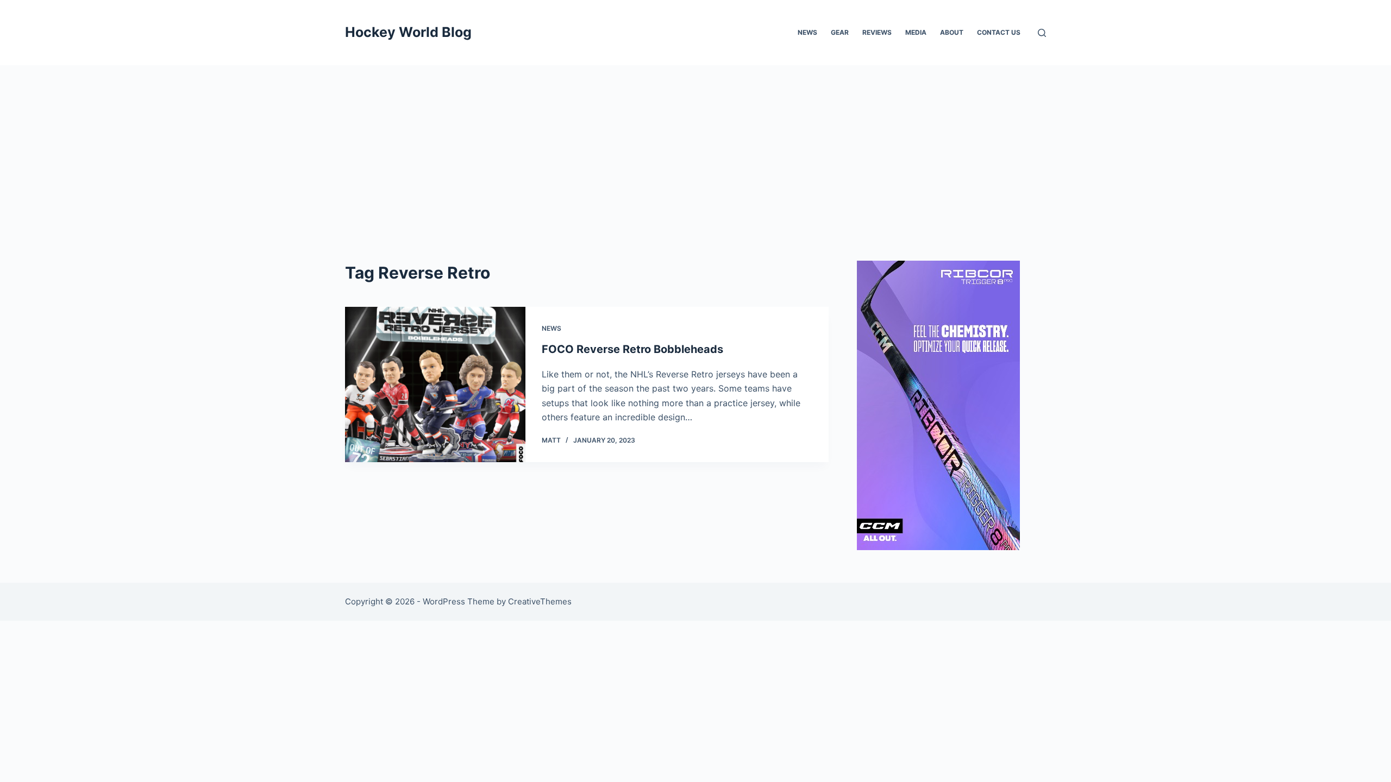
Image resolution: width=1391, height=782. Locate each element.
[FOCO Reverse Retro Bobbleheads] (435, 384)
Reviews (877, 32)
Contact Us (998, 32)
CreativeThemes (540, 601)
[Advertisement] (695, 147)
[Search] (1042, 33)
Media (915, 32)
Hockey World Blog (408, 32)
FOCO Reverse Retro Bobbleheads (632, 349)
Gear (840, 32)
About (951, 32)
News (807, 32)
